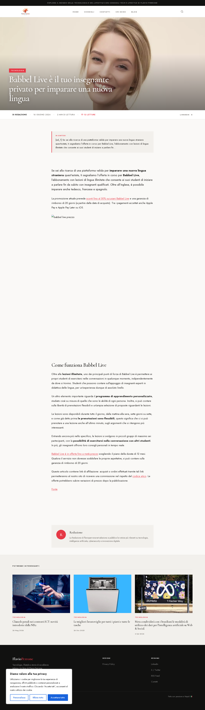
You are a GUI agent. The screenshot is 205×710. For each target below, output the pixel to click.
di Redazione (19, 114)
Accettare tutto (58, 697)
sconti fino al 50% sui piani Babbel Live (107, 198)
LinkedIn (184, 114)
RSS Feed (155, 675)
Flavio (22, 659)
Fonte (54, 489)
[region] (39, 686)
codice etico (139, 476)
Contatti (105, 11)
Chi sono (121, 11)
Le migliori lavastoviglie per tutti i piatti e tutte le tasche (102, 623)
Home (76, 11)
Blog (134, 11)
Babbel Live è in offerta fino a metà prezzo (74, 454)
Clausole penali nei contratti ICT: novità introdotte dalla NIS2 (35, 623)
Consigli (89, 11)
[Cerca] (182, 11)
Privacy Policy (108, 664)
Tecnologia (17, 70)
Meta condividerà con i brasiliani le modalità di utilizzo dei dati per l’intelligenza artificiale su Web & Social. (163, 625)
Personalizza (19, 697)
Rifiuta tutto (38, 697)
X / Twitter (155, 669)
